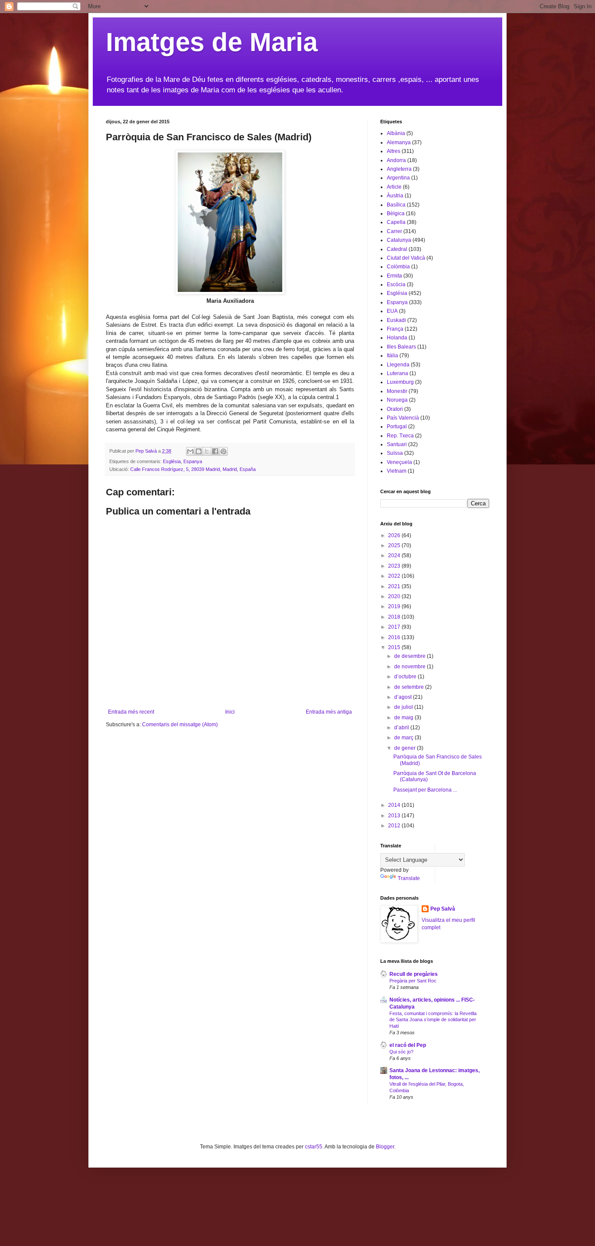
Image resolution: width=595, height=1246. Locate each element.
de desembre (410, 656)
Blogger (385, 1147)
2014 (395, 805)
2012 (395, 826)
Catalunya (399, 240)
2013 (395, 816)
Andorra (396, 160)
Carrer (394, 231)
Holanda (397, 338)
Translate (409, 878)
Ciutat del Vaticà (406, 258)
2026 (395, 535)
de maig (404, 717)
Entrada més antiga (329, 712)
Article (394, 187)
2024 (395, 555)
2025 (395, 545)
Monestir (397, 391)
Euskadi (396, 320)
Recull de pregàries (413, 974)
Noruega (397, 400)
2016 (395, 637)
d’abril (402, 728)
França (395, 329)
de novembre (410, 667)
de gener (405, 748)
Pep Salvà (442, 909)
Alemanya (399, 142)
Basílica (396, 205)
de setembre (409, 687)
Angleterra (399, 169)
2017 (395, 627)
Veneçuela (399, 462)
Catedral (397, 249)
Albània (396, 133)
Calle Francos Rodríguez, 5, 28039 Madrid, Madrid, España (193, 469)
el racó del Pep (407, 1045)
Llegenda (398, 365)
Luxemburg (400, 382)
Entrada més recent (131, 712)
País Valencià (403, 418)
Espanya (192, 461)
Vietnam (396, 471)
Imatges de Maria (212, 42)
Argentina (398, 178)
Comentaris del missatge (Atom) (180, 724)
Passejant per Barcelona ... (425, 790)
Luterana (397, 373)
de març (404, 738)
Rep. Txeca (400, 436)
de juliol (404, 707)
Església (172, 461)
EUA (392, 311)
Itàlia (392, 355)
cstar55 (313, 1147)
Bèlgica (396, 213)
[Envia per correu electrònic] (190, 451)
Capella (396, 222)
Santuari (397, 444)
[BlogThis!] (198, 451)
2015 (395, 647)
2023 (395, 566)
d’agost (403, 697)
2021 (395, 586)
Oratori (395, 409)
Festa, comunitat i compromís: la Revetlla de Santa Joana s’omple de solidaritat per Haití (433, 1020)
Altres (393, 151)
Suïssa (395, 453)
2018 (395, 617)
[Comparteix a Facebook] (215, 451)
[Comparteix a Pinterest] (223, 451)
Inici (230, 712)
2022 (395, 576)
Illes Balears (401, 347)
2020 (395, 596)
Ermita (394, 276)
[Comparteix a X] (207, 451)
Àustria (395, 196)
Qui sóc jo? (401, 1051)
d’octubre (406, 677)
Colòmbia (398, 267)
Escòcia (396, 284)
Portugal (397, 426)
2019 (395, 606)
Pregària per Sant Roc (412, 980)
